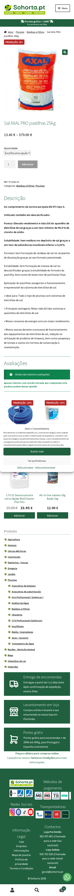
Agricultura (14, 539)
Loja (21, 841)
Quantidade (11, 148)
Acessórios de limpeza (24, 585)
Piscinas (20, 32)
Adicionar (28, 164)
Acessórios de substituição (26, 591)
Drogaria (12, 568)
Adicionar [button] (19, 515)
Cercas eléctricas (17, 551)
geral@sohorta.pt (52, 871)
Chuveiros (17, 614)
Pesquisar (37, 890)
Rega (10, 655)
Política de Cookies (25, 467)
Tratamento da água (23, 643)
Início (10, 32)
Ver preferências (37, 460)
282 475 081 (46, 836)
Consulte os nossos (31, 757)
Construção (14, 556)
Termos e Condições (21, 868)
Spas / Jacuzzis (20, 637)
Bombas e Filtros (35, 32)
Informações (21, 850)
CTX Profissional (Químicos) (27, 620)
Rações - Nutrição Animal (21, 649)
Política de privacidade (45, 467)
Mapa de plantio (21, 855)
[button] (65, 52)
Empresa (21, 846)
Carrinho (57, 887)
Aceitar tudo (37, 451)
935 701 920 (46, 854)
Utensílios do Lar (17, 661)
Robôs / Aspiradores (22, 632)
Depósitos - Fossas (18, 562)
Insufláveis (18, 626)
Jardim (11, 574)
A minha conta (12, 890)
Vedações (13, 666)
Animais (12, 545)
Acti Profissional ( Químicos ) (27, 597)
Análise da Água (20, 603)
